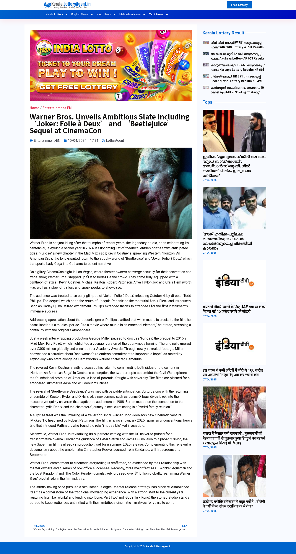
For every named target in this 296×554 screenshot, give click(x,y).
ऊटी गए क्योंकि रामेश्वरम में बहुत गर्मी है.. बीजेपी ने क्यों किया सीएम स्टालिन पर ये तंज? (234, 504)
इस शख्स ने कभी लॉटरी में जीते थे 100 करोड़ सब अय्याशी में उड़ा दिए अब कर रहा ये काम (233, 372)
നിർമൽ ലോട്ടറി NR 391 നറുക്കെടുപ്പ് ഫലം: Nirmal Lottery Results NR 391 (236, 79)
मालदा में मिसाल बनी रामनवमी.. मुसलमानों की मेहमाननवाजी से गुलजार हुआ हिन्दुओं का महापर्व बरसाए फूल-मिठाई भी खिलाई (234, 438)
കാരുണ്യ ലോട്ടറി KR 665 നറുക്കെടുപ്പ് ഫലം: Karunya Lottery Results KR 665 (237, 67)
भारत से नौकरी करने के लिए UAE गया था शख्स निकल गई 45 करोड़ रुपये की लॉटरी (234, 309)
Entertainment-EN (57, 108)
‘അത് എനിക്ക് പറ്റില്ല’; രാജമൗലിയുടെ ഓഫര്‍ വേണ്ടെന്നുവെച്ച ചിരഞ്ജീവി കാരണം (227, 241)
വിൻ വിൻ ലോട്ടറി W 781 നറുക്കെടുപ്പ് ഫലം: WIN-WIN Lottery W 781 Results (237, 45)
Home (34, 108)
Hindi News (104, 14)
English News (79, 14)
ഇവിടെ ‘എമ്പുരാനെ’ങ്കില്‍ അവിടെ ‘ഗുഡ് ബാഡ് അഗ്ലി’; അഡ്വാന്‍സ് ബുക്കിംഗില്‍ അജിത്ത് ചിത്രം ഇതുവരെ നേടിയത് (234, 165)
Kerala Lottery (54, 14)
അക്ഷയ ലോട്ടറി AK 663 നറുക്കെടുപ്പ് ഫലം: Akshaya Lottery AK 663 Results (238, 56)
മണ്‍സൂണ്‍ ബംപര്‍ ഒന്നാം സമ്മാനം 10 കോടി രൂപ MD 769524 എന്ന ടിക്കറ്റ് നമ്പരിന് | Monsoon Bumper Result (237, 90)
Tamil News (156, 14)
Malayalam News (130, 14)
